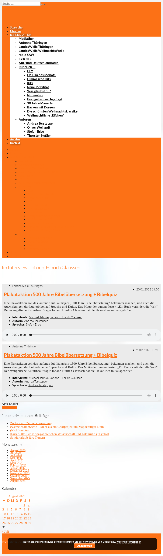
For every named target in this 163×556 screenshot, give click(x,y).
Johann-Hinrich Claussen (66, 317)
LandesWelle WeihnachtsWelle (41, 51)
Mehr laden (9, 407)
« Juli (5, 531)
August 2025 (17, 480)
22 (25, 518)
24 (4, 523)
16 (29, 514)
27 (16, 523)
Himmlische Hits (39, 79)
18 (8, 518)
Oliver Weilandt (38, 127)
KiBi (30, 83)
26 (12, 523)
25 (8, 523)
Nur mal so (35, 95)
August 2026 (17, 450)
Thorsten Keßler (39, 135)
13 (16, 514)
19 (12, 518)
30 (29, 523)
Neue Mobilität (38, 87)
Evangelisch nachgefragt (44, 99)
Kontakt (15, 143)
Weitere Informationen (129, 541)
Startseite (16, 27)
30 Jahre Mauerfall (40, 103)
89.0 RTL (25, 59)
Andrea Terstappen (41, 123)
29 (25, 523)
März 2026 (16, 463)
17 (4, 518)
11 (8, 514)
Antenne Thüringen (33, 42)
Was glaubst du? (39, 91)
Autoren (25, 119)
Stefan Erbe (35, 131)
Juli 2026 (15, 452)
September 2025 (20, 478)
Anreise (15, 139)
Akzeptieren (84, 545)
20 (16, 518)
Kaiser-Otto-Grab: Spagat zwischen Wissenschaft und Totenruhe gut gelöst (59, 434)
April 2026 (16, 460)
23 (29, 518)
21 (21, 518)
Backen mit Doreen (41, 107)
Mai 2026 (16, 457)
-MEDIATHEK (20, 34)
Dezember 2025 (19, 470)
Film (30, 71)
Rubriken (25, 67)
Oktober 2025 (18, 475)
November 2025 (20, 473)
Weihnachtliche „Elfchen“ (45, 115)
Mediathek (26, 38)
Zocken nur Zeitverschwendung (31, 423)
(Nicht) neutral (20, 430)
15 (25, 514)
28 (21, 523)
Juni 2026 (16, 455)
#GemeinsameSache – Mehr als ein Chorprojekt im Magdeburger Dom (57, 426)
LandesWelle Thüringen (36, 46)
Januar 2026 (17, 468)
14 (21, 514)
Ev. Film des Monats (41, 75)
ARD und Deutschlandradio (39, 63)
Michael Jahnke (39, 317)
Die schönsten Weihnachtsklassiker (53, 111)
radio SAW (26, 55)
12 (12, 514)
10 (4, 514)
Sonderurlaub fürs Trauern (27, 437)
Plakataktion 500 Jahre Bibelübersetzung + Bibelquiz (60, 294)
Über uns (15, 31)
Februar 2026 (18, 465)
